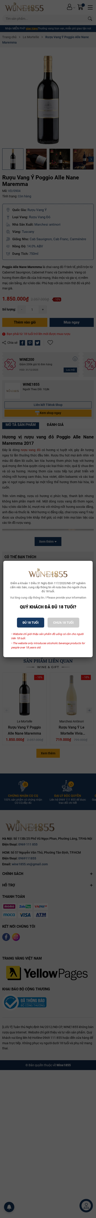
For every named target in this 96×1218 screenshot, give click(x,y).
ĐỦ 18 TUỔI (31, 622)
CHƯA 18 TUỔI (63, 622)
